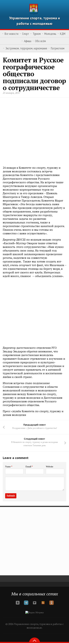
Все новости (11, 34)
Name (8, 466)
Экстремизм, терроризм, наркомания (26, 48)
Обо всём (40, 41)
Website (49, 466)
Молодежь (50, 34)
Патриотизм (57, 48)
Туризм (37, 34)
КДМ (62, 34)
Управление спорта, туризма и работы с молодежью (34, 21)
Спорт (25, 34)
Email (29, 466)
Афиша (27, 41)
